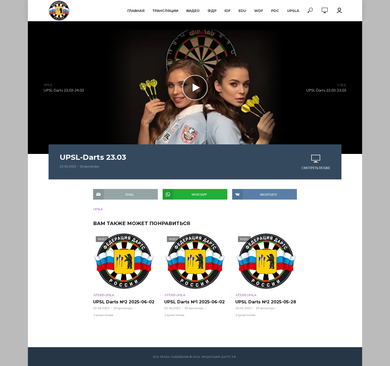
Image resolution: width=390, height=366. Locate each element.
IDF (227, 10)
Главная (136, 10)
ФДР (211, 10)
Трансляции (165, 10)
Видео (193, 10)
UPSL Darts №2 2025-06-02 (123, 301)
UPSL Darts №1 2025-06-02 (194, 301)
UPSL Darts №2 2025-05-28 (265, 301)
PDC (275, 10)
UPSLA (293, 10)
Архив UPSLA (103, 295)
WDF (258, 10)
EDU (242, 10)
